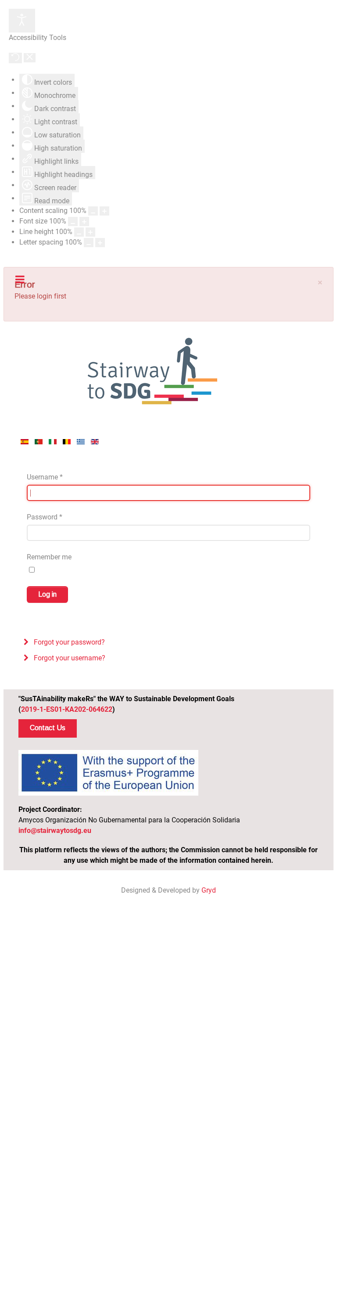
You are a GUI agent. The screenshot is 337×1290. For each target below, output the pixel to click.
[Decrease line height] (79, 232)
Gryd (208, 890)
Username (45, 477)
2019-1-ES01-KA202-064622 (66, 709)
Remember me (49, 557)
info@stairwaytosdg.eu (54, 830)
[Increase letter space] (100, 242)
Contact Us (47, 727)
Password (44, 517)
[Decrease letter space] (88, 242)
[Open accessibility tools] (22, 20)
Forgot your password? (68, 642)
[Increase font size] (84, 221)
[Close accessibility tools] (30, 57)
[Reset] (15, 58)
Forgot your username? (68, 658)
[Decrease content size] (93, 211)
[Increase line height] (90, 232)
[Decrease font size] (73, 221)
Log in (47, 594)
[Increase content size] (104, 211)
